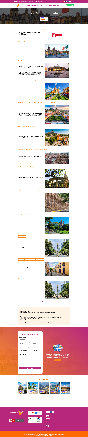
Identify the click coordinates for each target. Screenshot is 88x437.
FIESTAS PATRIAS (56, 5)
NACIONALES (28, 5)
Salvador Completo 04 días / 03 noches (22, 396)
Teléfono (32, 341)
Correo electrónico (22, 341)
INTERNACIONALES (35, 5)
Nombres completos (22, 337)
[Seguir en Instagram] (64, 1)
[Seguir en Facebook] (68, 1)
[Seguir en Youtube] (70, 1)
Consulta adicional (22, 354)
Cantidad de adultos (23, 350)
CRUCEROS (41, 5)
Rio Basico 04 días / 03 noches (33, 396)
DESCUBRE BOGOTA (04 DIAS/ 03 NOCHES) (44, 396)
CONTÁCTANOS (70, 5)
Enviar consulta (30, 368)
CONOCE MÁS (58, 360)
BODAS (45, 5)
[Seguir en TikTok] (66, 1)
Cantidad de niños (34, 350)
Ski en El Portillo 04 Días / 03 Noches (65, 396)
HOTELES (50, 5)
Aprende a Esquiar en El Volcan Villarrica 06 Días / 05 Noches (54, 397)
